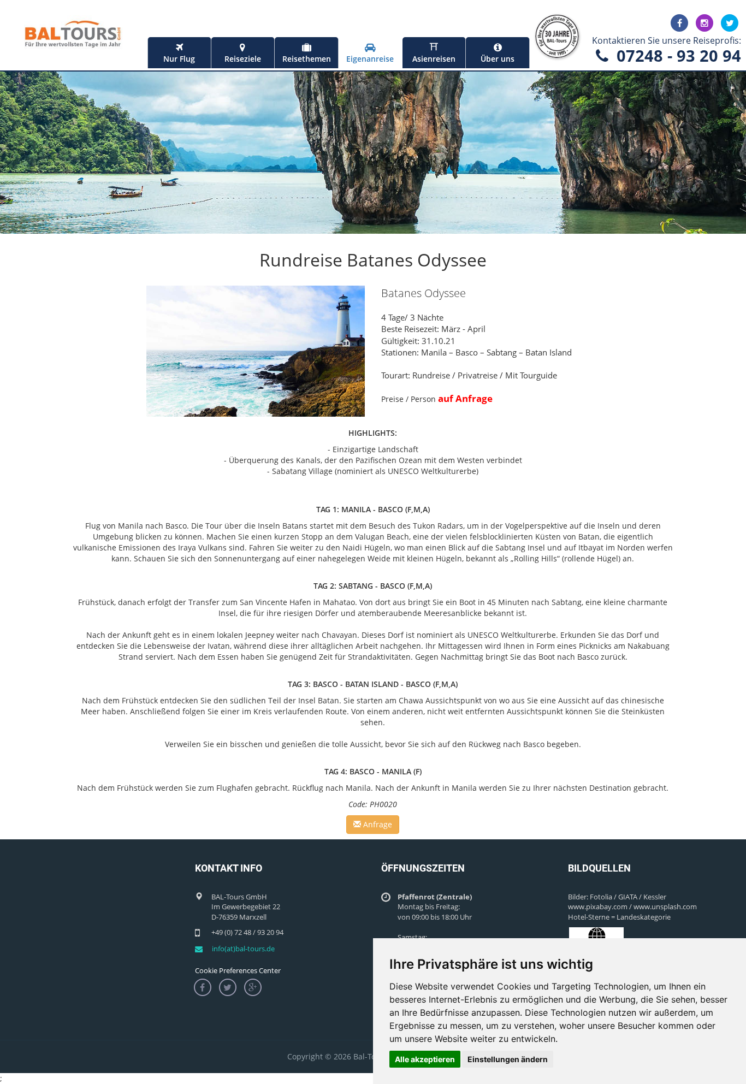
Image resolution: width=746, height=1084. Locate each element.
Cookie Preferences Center (238, 970)
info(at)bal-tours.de (243, 948)
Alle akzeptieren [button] (425, 1059)
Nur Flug (179, 59)
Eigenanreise (370, 59)
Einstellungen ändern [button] (507, 1059)
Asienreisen (433, 53)
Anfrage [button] (376, 824)
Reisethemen (306, 59)
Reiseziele (242, 59)
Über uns (497, 59)
